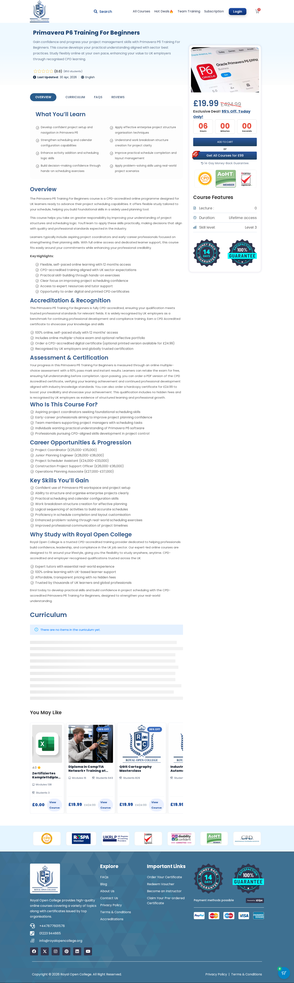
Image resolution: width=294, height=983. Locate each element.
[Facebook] (34, 951)
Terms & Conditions (115, 912)
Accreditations (111, 919)
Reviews (118, 97)
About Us (107, 891)
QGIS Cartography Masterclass (135, 769)
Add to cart (225, 142)
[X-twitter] (45, 951)
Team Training (189, 11)
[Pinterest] (66, 951)
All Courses (141, 11)
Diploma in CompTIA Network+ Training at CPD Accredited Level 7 (88, 769)
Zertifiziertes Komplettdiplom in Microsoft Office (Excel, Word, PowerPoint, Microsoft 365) (46, 775)
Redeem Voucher (160, 884)
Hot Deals (161, 11)
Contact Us (109, 898)
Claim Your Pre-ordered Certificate (166, 900)
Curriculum (75, 97)
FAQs (98, 97)
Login (237, 11)
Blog (103, 884)
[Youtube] (88, 951)
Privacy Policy (111, 905)
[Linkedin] (77, 951)
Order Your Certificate (164, 877)
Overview (43, 97)
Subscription (214, 11)
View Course (54, 805)
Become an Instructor (164, 891)
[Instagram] (56, 951)
